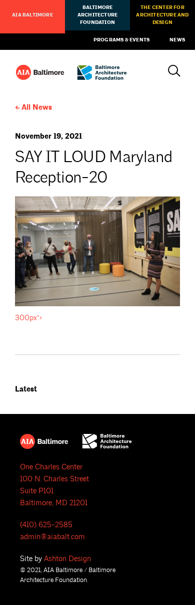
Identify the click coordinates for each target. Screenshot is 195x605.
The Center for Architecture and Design (162, 15)
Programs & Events (122, 39)
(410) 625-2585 (46, 525)
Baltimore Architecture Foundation (98, 15)
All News (37, 107)
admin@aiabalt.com (52, 537)
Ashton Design (67, 559)
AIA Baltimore (32, 14)
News (177, 39)
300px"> (28, 318)
